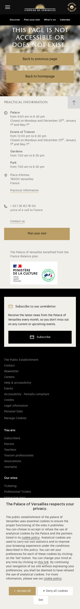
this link (43, 562)
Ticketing (10, 486)
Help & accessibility (17, 382)
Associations (12, 461)
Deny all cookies (56, 591)
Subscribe (43, 337)
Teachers (10, 449)
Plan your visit (32, 20)
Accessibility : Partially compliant (26, 394)
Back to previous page (40, 59)
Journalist (10, 467)
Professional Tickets (17, 491)
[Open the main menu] (7, 7)
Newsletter (11, 371)
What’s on (50, 20)
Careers (9, 377)
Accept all (23, 591)
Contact (9, 365)
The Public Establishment (21, 359)
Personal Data (13, 411)
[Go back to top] (74, 102)
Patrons (9, 444)
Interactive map (14, 497)
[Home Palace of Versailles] (40, 7)
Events (8, 388)
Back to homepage (40, 76)
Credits (9, 400)
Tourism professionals (19, 455)
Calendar (65, 20)
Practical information (24, 190)
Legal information (16, 405)
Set (41, 600)
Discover (15, 20)
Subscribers (12, 438)
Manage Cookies (15, 418)
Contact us (17, 221)
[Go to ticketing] (72, 7)
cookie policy (31, 537)
